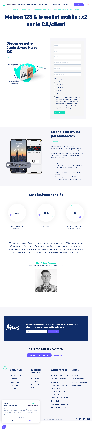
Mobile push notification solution (15, 385)
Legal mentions (78, 379)
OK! (30, 421)
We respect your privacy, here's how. (12, 415)
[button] (4, 427)
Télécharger (59, 112)
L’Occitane (34, 378)
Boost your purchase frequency (60, 387)
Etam (32, 388)
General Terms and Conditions (79, 383)
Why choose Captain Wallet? (18, 377)
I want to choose (11, 421)
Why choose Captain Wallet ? (27, 4)
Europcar (34, 385)
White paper (56, 4)
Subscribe (54, 331)
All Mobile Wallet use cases (58, 393)
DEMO (78, 4)
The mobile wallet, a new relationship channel (59, 379)
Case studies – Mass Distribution (59, 399)
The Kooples (35, 382)
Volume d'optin (59, 79)
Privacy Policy (77, 376)
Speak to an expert (39, 355)
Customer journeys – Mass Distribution (60, 406)
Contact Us (66, 4)
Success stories (44, 4)
